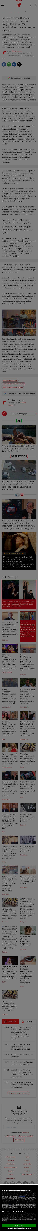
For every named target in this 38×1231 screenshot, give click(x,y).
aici (10, 1204)
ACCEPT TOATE (19, 1225)
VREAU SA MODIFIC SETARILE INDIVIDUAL (19, 1228)
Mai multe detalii (22, 1196)
